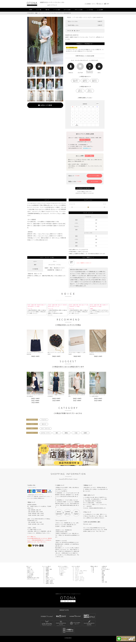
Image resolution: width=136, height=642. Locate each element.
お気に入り (101, 3)
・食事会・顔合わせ (49, 583)
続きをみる (35, 313)
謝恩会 (66, 432)
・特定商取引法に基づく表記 (32, 577)
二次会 (75, 432)
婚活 (57, 432)
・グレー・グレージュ (79, 580)
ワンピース (43, 419)
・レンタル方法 (29, 573)
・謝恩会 (47, 573)
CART (107, 3)
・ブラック (76, 569)
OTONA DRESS (30, 13)
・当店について (29, 570)
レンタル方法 (90, 9)
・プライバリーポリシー (31, 579)
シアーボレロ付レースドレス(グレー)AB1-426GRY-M (60, 13)
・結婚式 (47, 567)
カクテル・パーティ (45, 432)
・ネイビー (76, 567)
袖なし (61, 574)
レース (61, 570)
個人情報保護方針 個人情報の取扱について (85, 188)
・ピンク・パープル (78, 572)
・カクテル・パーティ (50, 579)
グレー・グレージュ (43, 13)
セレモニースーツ (64, 567)
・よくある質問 (29, 574)
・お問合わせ (29, 576)
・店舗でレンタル (30, 572)
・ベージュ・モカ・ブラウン (80, 570)
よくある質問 (100, 9)
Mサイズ (44, 424)
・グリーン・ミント (78, 576)
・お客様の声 (104, 566)
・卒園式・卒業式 (49, 582)
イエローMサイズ (85, 80)
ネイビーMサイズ (94, 80)
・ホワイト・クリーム (79, 577)
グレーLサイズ (90, 91)
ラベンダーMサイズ (75, 80)
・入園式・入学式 (49, 580)
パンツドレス (63, 569)
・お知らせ (103, 567)
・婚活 (46, 576)
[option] (45, 41)
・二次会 (47, 572)
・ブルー (76, 574)
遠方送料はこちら (87, 148)
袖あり (61, 573)
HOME (30, 9)
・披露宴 (47, 570)
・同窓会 (47, 574)
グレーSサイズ (80, 91)
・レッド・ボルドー (78, 573)
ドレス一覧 (38, 9)
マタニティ (62, 572)
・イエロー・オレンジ (79, 579)
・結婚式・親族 (48, 569)
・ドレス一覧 (29, 569)
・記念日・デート (49, 577)
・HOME (28, 567)
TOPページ (28, 566)
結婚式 (85, 432)
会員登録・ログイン (91, 3)
